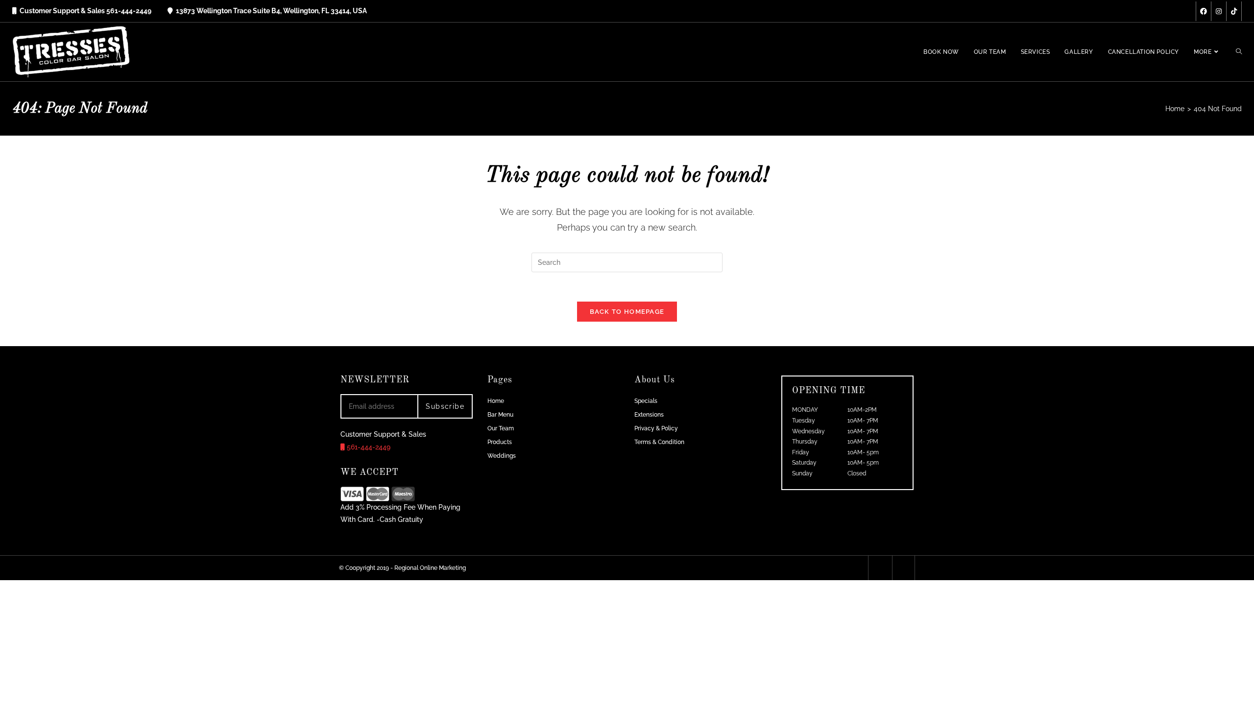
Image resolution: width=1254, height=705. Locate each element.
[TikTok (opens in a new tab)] (1234, 11)
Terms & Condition (659, 442)
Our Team (500, 428)
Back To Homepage (627, 311)
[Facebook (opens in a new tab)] (1203, 11)
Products (499, 442)
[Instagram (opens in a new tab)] (1218, 11)
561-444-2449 (367, 447)
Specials (645, 401)
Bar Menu (500, 414)
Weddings (501, 455)
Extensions (649, 414)
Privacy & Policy (656, 428)
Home (495, 401)
